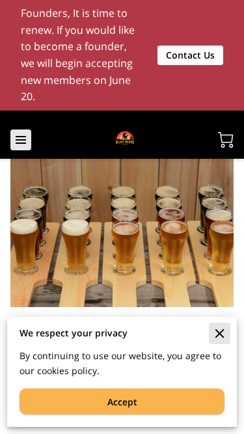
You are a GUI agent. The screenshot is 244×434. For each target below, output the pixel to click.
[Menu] (20, 139)
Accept (122, 402)
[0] (226, 140)
